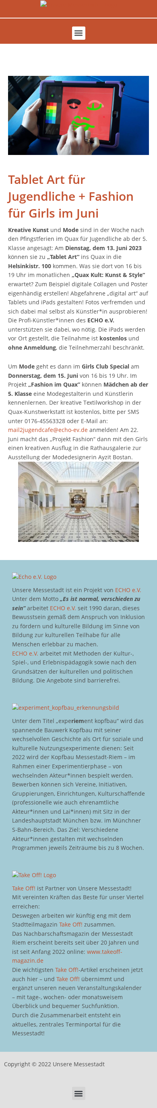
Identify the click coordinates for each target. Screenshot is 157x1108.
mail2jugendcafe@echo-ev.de (48, 430)
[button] (78, 33)
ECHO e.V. (128, 590)
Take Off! (23, 888)
